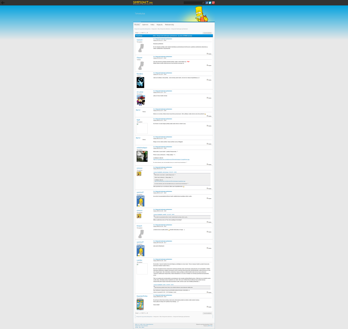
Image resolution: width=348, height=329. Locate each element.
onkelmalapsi (142, 148)
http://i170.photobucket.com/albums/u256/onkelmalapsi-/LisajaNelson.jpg (171, 159)
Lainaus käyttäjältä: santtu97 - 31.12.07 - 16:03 (164, 214)
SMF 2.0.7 (137, 324)
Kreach (139, 226)
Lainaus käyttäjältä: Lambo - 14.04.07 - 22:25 (163, 284)
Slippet (139, 57)
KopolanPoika (142, 296)
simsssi (139, 168)
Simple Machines (149, 324)
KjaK (138, 120)
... (140, 32)
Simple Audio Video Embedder (141, 325)
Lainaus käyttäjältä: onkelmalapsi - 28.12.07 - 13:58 (165, 172)
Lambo (139, 260)
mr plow (140, 92)
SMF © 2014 (143, 324)
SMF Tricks (210, 325)
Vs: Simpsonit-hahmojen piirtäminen (162, 39)
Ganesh (139, 40)
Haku (203, 2)
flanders (140, 74)
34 (147, 32)
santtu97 (140, 192)
